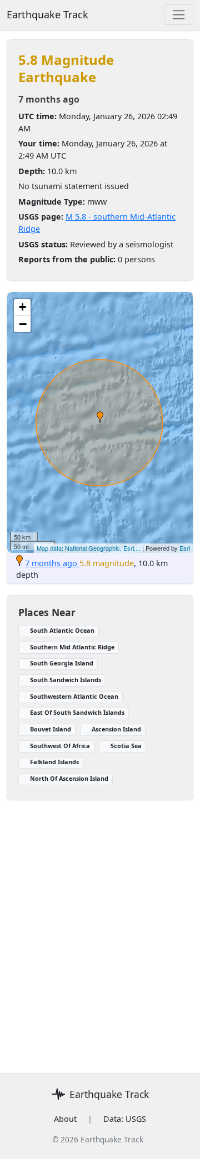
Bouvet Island (50, 729)
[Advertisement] (100, 930)
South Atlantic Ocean (62, 630)
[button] (100, 417)
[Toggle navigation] (178, 14)
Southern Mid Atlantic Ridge (72, 647)
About (65, 1119)
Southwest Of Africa (60, 745)
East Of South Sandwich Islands (77, 712)
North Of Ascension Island (69, 778)
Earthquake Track (47, 14)
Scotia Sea (126, 745)
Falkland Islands (54, 762)
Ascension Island (116, 729)
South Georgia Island (61, 663)
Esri (184, 547)
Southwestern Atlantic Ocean (74, 696)
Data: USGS (124, 1119)
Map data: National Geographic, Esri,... (89, 547)
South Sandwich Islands (65, 679)
